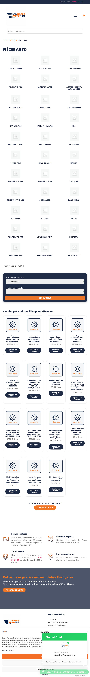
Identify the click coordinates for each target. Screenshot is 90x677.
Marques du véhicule (15, 278)
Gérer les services (8, 650)
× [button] (85, 635)
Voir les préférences (45, 669)
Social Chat (54, 637)
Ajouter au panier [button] (12, 350)
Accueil (5, 40)
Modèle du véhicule (14, 288)
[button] (86, 632)
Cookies (45, 674)
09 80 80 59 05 (78, 2)
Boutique (13, 40)
